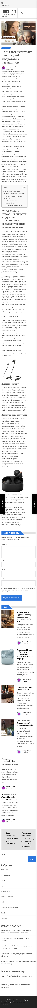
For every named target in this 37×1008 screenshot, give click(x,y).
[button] (23, 188)
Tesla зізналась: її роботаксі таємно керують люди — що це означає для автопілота (16, 931)
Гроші (3, 880)
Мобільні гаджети (7, 897)
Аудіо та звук (5, 875)
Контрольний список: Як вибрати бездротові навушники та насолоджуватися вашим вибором (14, 194)
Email (3, 569)
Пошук (3, 854)
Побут (3, 902)
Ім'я (3, 560)
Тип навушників (12, 201)
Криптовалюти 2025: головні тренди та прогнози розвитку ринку (18, 962)
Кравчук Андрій (11, 67)
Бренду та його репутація (15, 205)
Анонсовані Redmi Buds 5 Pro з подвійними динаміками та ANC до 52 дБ (25, 654)
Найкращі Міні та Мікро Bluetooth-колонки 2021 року (9, 797)
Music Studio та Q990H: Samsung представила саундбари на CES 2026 (24, 617)
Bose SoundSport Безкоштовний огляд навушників (25, 723)
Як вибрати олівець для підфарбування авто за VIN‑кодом (17, 955)
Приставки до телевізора (10, 907)
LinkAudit (8, 11)
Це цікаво (4, 918)
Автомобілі (5, 870)
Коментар (5, 544)
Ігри (2, 886)
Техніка (3, 913)
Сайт (3, 579)
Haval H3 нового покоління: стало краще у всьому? (15, 939)
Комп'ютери (5, 891)
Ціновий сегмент (12, 203)
